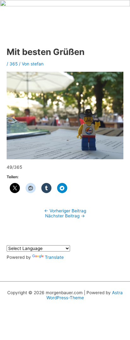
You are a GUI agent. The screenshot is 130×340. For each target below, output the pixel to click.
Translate (54, 257)
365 (13, 63)
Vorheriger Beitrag (65, 210)
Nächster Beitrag (65, 215)
